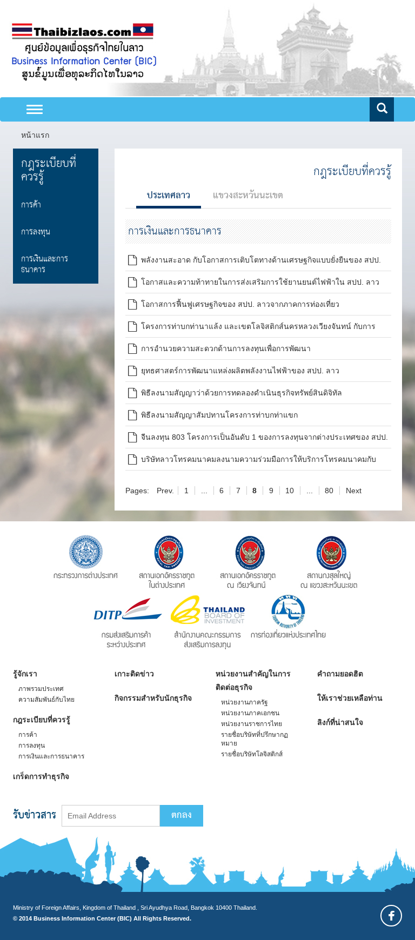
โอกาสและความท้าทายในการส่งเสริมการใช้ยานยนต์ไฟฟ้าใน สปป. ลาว (258, 282)
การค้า (31, 205)
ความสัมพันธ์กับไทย (46, 699)
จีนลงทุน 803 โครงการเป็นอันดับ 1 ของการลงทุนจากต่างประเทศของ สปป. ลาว (258, 439)
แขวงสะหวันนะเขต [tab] (248, 196)
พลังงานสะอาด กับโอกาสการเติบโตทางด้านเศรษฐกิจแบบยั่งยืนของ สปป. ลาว (254, 262)
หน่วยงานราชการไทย (251, 724)
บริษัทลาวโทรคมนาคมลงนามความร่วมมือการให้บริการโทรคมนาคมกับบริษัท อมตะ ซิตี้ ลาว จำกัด (252, 461)
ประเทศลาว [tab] (168, 196)
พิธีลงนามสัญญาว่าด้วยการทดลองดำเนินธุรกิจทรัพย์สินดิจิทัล (239, 392)
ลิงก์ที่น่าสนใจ (340, 722)
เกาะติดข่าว (134, 673)
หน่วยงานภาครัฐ (244, 702)
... (204, 490)
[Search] (382, 109)
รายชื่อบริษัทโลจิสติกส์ (252, 754)
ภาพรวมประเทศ (41, 689)
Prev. (165, 490)
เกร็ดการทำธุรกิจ (41, 776)
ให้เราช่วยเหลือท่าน (350, 698)
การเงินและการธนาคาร (44, 264)
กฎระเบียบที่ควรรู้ (48, 170)
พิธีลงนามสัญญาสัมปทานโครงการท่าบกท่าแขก (217, 415)
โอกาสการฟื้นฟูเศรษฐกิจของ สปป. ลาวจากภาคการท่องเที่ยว (238, 304)
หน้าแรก (35, 135)
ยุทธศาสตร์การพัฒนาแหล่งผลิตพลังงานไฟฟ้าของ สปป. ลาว (238, 370)
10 (289, 490)
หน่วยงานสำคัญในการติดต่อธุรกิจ (253, 680)
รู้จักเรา (25, 673)
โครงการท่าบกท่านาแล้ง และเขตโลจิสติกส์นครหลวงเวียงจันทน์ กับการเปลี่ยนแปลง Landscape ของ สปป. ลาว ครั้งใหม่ (252, 328)
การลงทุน (35, 232)
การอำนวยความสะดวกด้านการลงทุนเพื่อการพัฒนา (224, 348)
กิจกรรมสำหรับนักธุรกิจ (153, 698)
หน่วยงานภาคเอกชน (250, 713)
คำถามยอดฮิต (340, 673)
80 (329, 490)
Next (354, 490)
